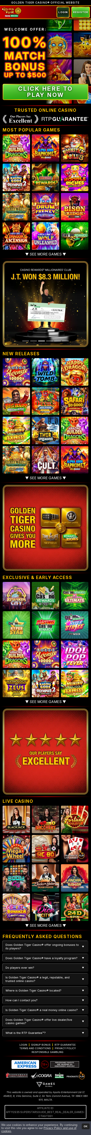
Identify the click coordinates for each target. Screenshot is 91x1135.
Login (63, 12)
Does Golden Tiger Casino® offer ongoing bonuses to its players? (42, 946)
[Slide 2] (33, 341)
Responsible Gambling (47, 1052)
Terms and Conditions (35, 1048)
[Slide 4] (49, 341)
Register (80, 12)
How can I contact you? (22, 1000)
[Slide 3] (41, 341)
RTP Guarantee (65, 1044)
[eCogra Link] (41, 1075)
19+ (45, 1064)
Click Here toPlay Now (45, 91)
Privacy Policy (65, 1048)
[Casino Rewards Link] (59, 1075)
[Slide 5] (57, 341)
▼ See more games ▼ (45, 254)
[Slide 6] (65, 341)
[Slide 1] (25, 341)
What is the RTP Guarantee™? (26, 1033)
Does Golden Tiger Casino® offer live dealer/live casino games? (39, 1021)
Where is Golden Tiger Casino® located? (33, 990)
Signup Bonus (41, 1044)
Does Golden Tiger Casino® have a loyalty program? (42, 958)
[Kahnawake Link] (17, 1075)
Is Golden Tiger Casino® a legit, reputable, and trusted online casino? (38, 979)
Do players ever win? (20, 967)
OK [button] (85, 1126)
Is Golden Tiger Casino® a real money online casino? (42, 1010)
